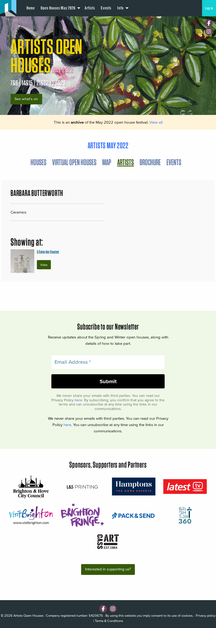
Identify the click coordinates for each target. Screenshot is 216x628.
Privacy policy (205, 615)
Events (106, 8)
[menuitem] (30, 8)
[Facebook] (209, 23)
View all (156, 122)
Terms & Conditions (109, 621)
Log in (209, 8)
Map (106, 162)
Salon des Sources (48, 252)
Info (120, 8)
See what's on (26, 99)
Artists (90, 8)
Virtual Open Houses (74, 162)
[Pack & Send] (133, 515)
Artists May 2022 (108, 145)
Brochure (150, 162)
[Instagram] (209, 31)
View (43, 264)
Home (30, 8)
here (78, 400)
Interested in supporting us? (108, 569)
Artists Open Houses (28, 615)
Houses (38, 162)
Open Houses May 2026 (58, 8)
